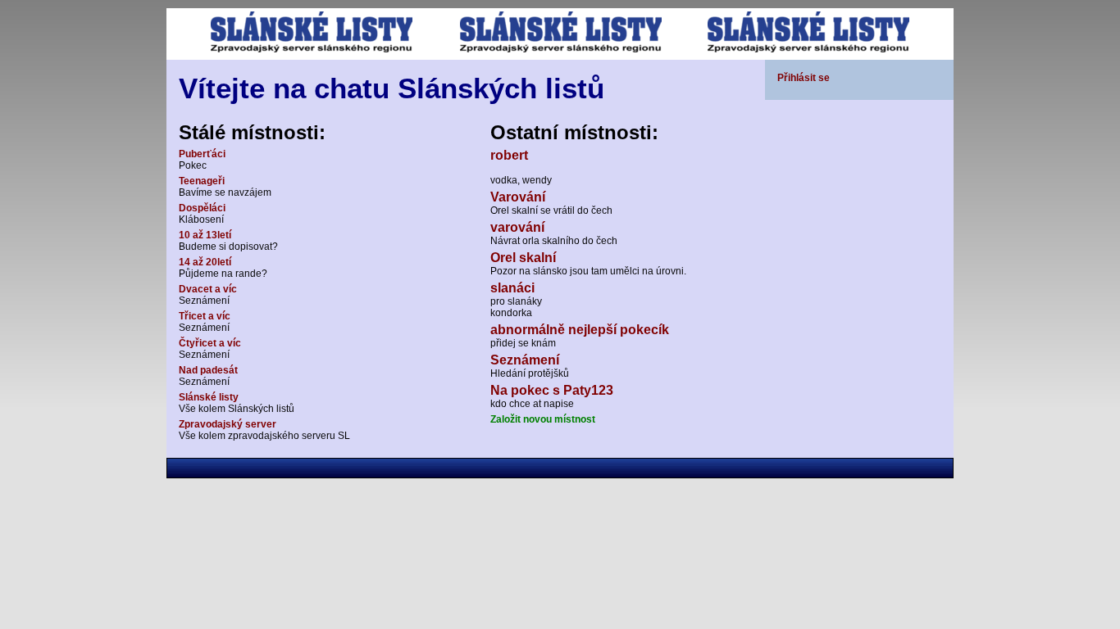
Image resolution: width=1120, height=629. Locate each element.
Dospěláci (202, 208)
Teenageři (202, 181)
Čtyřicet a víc (210, 343)
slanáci (512, 288)
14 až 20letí (205, 262)
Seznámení (524, 360)
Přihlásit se (803, 78)
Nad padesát (208, 370)
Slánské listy (209, 397)
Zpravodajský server (227, 424)
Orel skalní (523, 258)
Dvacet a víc (208, 289)
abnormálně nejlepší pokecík (579, 330)
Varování (517, 197)
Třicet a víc (204, 316)
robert (509, 155)
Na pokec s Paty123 (551, 390)
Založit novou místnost (542, 419)
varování (517, 227)
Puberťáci (202, 154)
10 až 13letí (205, 235)
